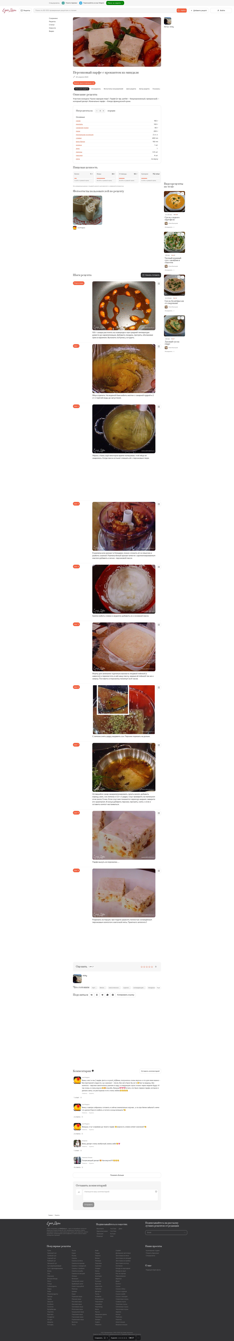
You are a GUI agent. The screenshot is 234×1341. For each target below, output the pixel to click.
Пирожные (99, 1302)
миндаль (79, 124)
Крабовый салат (77, 1284)
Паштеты (50, 1312)
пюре (78, 131)
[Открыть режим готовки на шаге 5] (158, 624)
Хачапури (98, 1276)
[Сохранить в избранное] (179, 193)
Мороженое (99, 1299)
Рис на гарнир (121, 1273)
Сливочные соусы (122, 1299)
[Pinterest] (112, 995)
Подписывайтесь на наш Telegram (93, 3)
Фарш (49, 1289)
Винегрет (75, 1279)
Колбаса (50, 1304)
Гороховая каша (77, 1317)
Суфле (97, 1322)
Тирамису (98, 1317)
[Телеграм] (102, 995)
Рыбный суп (51, 1261)
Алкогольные (120, 1322)
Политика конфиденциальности (111, 1334)
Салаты (74, 1258)
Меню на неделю (114, 3)
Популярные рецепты (59, 1246)
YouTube (113, 1229)
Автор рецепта (144, 89)
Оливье (74, 1276)
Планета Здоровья (71, 3)
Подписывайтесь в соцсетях (111, 1224)
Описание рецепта (81, 89)
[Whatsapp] (107, 995)
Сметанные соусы (122, 1307)
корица (79, 145)
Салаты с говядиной (79, 1266)
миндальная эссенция (84, 135)
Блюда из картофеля (123, 1268)
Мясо (49, 1281)
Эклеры (97, 1319)
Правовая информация (128, 1334)
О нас (148, 1265)
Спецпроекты (150, 1256)
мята (78, 159)
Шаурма (50, 1322)
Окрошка (50, 1276)
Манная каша (76, 1299)
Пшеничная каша (78, 1319)
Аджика (118, 1312)
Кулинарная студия (153, 1250)
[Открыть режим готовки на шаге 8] (158, 813)
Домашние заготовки (123, 1253)
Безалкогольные (121, 1325)
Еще (158, 988)
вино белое (80, 142)
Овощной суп (52, 1263)
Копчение (119, 1266)
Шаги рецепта (131, 89)
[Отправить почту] (185, 1232)
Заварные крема (101, 1314)
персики (79, 155)
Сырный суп (51, 1258)
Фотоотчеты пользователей (113, 89)
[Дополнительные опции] (138, 1338)
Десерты (98, 1291)
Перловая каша (77, 1314)
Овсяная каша (77, 1304)
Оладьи (97, 1268)
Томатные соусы (121, 1304)
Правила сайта (97, 1334)
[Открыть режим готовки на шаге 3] (158, 504)
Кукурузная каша (78, 1312)
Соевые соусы (121, 1302)
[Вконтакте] (91, 995)
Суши (74, 1253)
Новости (52, 28)
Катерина (84, 1141)
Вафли (97, 1279)
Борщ (49, 1271)
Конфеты (98, 1296)
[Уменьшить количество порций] (97, 111)
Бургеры (50, 1314)
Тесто (74, 1325)
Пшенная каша (77, 1296)
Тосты (74, 1250)
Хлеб (96, 1250)
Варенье (119, 1279)
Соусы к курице (121, 1291)
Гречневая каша (77, 1307)
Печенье (98, 1261)
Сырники (98, 1266)
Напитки (119, 1319)
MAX (111, 1236)
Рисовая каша (77, 1302)
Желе (97, 1309)
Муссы (97, 1312)
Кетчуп (118, 1314)
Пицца (97, 1253)
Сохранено (53, 18)
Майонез (119, 1317)
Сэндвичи (50, 1317)
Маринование (121, 1276)
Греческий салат (77, 1281)
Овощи (49, 1296)
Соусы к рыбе (120, 1294)
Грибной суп (51, 1256)
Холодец (50, 1325)
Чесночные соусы (122, 1309)
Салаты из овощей (78, 1273)
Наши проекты (153, 1246)
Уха (48, 1273)
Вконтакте (100, 1229)
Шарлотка (98, 1286)
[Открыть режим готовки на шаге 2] (158, 406)
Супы (49, 1250)
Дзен (120, 1229)
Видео (51, 31)
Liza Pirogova (85, 1077)
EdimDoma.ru (63, 1228)
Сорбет (118, 1250)
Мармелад (98, 1307)
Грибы (49, 1299)
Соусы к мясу (120, 1289)
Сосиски (50, 1307)
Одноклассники (102, 1231)
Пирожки (98, 1263)
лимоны (79, 152)
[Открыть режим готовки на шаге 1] (158, 346)
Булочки (98, 1284)
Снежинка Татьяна (87, 1157)
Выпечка (75, 1322)
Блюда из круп (121, 1271)
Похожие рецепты (159, 89)
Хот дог (49, 1319)
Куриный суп (51, 1253)
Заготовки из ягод (122, 1263)
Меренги (98, 1325)
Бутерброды (51, 1309)
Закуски (50, 1302)
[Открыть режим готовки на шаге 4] (158, 567)
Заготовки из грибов (123, 1261)
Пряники (98, 1289)
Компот (118, 1284)
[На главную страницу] (9, 10)
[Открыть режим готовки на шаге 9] (158, 871)
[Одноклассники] (96, 995)
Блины (97, 1258)
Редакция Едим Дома (153, 1270)
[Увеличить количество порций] (103, 111)
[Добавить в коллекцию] (182, 193)
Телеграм (100, 1234)
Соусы (118, 1286)
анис (78, 149)
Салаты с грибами (78, 1268)
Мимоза (74, 1289)
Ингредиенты (96, 89)
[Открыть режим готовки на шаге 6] (158, 687)
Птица (49, 1284)
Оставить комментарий (150, 1071)
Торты (97, 1294)
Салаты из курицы (78, 1263)
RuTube (112, 1234)
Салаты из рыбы (77, 1271)
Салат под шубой (78, 1286)
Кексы (97, 1271)
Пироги (97, 1256)
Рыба (49, 1291)
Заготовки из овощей (123, 1258)
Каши (74, 1294)
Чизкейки (98, 1304)
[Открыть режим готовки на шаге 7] (158, 745)
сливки (79, 138)
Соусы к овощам (121, 1296)
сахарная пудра (82, 128)
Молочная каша (77, 1309)
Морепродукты (52, 1294)
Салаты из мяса (77, 1261)
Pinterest (100, 1236)
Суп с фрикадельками (55, 1268)
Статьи (51, 25)
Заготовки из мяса (122, 1256)
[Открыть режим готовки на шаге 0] (158, 283)
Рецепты (52, 22)
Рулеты (97, 1273)
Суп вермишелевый (54, 1266)
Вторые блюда (52, 1279)
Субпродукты (52, 1286)
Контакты (138, 1334)
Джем (118, 1281)
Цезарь (74, 1291)
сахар (78, 121)
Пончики (98, 1281)
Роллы (74, 1256)
